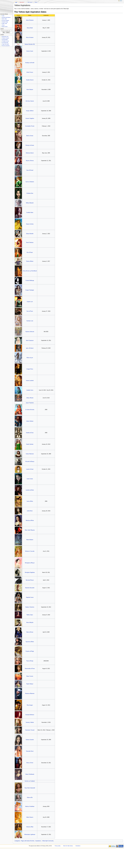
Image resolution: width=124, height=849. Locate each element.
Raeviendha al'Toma (30, 668)
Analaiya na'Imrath (29, 62)
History (36, 2)
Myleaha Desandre (29, 587)
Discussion (22, 2)
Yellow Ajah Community (48, 840)
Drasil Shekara (29, 242)
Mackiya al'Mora (30, 520)
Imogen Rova (29, 369)
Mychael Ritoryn (30, 580)
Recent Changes (5, 20)
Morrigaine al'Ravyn (30, 562)
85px (18, 44)
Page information (5, 44)
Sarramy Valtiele (30, 722)
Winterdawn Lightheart (29, 834)
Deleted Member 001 (30, 44)
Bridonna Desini (30, 153)
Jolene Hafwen (29, 421)
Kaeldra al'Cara (29, 432)
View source (29, 2)
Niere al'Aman (29, 632)
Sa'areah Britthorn (29, 714)
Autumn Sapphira (30, 118)
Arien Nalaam (29, 89)
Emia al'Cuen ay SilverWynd (30, 270)
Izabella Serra (29, 390)
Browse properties (6, 45)
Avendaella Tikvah (29, 126)
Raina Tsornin (29, 676)
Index (3, 15)
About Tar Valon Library (68, 845)
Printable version (5, 41)
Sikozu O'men (29, 762)
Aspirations (38, 840)
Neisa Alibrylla (29, 622)
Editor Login (4, 23)
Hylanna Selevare (29, 331)
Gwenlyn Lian (29, 320)
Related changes (5, 37)
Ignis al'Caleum (29, 348)
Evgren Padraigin (30, 290)
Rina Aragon (30, 705)
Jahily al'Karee (29, 397)
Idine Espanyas (30, 340)
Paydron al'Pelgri (30, 651)
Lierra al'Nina (30, 501)
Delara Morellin (29, 233)
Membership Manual (6, 17)
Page (16, 2)
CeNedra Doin (29, 193)
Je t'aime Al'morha (29, 409)
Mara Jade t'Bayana (30, 530)
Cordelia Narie (29, 212)
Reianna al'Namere (29, 693)
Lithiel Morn (30, 510)
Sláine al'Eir (30, 797)
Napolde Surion (29, 597)
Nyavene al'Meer (30, 641)
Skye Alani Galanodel (30, 788)
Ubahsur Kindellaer (29, 806)
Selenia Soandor (30, 739)
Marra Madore (29, 539)
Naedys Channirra (29, 607)
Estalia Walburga (30, 280)
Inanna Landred (29, 380)
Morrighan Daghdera (30, 572)
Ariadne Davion (29, 80)
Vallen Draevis (29, 817)
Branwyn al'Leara (30, 145)
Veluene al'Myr (29, 826)
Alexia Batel (30, 27)
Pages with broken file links (27, 840)
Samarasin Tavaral (29, 730)
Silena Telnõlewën (29, 774)
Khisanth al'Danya (29, 461)
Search (2, 28)
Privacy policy (57, 845)
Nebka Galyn (30, 614)
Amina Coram (29, 51)
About (3, 25)
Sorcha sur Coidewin (30, 781)
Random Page (5, 21)
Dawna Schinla (29, 224)
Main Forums (5, 26)
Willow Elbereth (29, 203)
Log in (121, 0)
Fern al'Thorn (30, 311)
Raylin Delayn (29, 683)
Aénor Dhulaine (29, 20)
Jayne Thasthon (30, 402)
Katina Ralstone (30, 453)
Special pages (5, 39)
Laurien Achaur (29, 469)
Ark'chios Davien (30, 101)
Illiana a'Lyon (30, 357)
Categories (17, 840)
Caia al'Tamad (29, 170)
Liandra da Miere (30, 490)
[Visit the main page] (6, 6)
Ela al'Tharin (30, 252)
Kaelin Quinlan (29, 444)
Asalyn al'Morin (29, 110)
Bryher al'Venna (30, 160)
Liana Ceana (30, 478)
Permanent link (5, 42)
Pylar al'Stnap (29, 660)
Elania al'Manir (29, 261)
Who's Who (4, 18)
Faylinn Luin (30, 301)
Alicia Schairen (29, 37)
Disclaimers (78, 845)
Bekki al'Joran (29, 135)
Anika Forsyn (29, 72)
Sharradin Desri (29, 751)
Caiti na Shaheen (30, 181)
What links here (5, 36)
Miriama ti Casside (29, 551)
